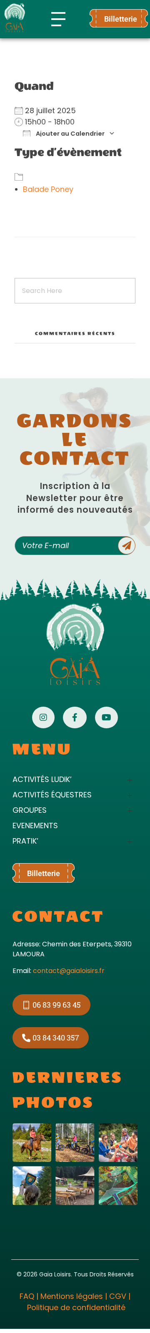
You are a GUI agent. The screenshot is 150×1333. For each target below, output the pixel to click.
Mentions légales (71, 1296)
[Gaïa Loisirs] (14, 17)
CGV (117, 1296)
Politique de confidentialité (76, 1307)
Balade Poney (48, 189)
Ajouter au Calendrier (70, 133)
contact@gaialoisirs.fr (69, 971)
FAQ (27, 1296)
